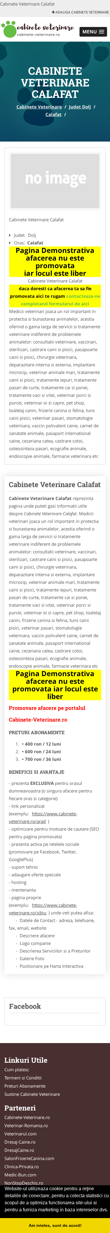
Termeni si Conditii (23, 1077)
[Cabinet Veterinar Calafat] (55, 181)
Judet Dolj (80, 107)
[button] (93, 32)
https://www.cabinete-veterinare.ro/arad (43, 817)
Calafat (53, 114)
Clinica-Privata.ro (21, 1166)
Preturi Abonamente (24, 1086)
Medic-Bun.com (20, 1174)
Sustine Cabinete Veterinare (32, 1094)
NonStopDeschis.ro (23, 1183)
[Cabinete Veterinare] (38, 29)
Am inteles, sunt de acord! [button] (55, 1225)
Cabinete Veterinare (39, 107)
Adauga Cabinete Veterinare (82, 12)
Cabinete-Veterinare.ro (27, 1117)
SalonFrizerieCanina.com (29, 1158)
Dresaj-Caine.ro (19, 1141)
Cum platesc (16, 1069)
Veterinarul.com (20, 1133)
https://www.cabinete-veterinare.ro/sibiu (43, 909)
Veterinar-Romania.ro (26, 1125)
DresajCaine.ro (19, 1150)
